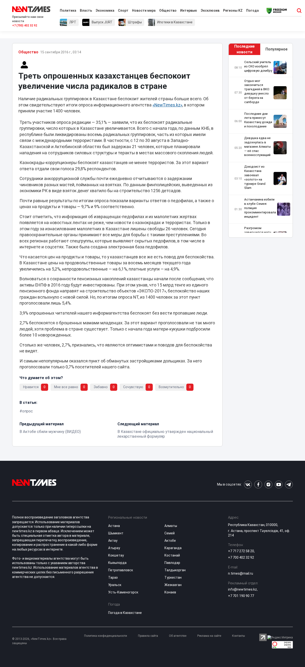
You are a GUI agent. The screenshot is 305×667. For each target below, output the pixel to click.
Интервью (188, 10)
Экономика (105, 10)
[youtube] (279, 484)
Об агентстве (177, 635)
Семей (169, 533)
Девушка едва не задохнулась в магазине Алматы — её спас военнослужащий (257, 146)
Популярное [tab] (276, 49)
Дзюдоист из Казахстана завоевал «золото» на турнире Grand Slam (254, 177)
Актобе (170, 540)
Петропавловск (120, 570)
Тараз (113, 577)
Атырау (114, 548)
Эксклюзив (210, 10)
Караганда (173, 548)
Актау (112, 540)
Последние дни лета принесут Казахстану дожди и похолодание (258, 120)
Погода (252, 10)
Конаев (170, 592)
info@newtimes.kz (242, 589)
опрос (27, 411)
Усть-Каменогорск (123, 592)
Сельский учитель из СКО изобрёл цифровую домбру (258, 66)
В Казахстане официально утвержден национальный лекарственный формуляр (165, 434)
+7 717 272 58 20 (241, 551)
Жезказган (173, 585)
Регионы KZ (233, 10)
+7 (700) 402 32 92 (24, 25)
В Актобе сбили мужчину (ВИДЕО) (50, 431)
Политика (68, 10)
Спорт (123, 10)
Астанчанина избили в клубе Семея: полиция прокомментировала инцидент (260, 208)
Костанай (172, 555)
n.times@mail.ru (240, 573)
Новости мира (144, 10)
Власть (86, 10)
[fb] (258, 484)
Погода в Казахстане (125, 613)
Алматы (170, 526)
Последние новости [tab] (244, 49)
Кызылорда (117, 563)
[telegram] (289, 484)
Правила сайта (148, 635)
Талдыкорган (175, 570)
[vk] (248, 484)
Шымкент (115, 533)
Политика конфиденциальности (105, 635)
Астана (114, 526)
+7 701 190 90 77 (241, 596)
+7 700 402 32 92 (241, 557)
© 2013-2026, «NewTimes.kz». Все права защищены (39, 641)
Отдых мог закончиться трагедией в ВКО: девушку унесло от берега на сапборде (257, 91)
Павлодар (172, 563)
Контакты (238, 635)
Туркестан (173, 577)
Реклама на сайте (209, 635)
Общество (168, 10)
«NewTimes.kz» (167, 105)
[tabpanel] (261, 146)
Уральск (114, 585)
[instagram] (268, 484)
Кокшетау (116, 555)
